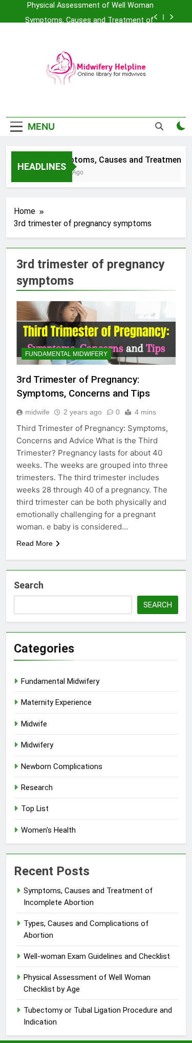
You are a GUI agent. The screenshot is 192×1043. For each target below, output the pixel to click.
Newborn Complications (61, 766)
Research (37, 787)
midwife (37, 412)
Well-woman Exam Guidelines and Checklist (97, 956)
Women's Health (48, 830)
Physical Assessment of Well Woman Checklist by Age (90, 6)
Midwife (34, 724)
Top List (35, 808)
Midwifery (37, 745)
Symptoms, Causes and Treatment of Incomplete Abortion (89, 20)
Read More (34, 543)
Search (29, 585)
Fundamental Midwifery (66, 354)
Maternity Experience (56, 702)
